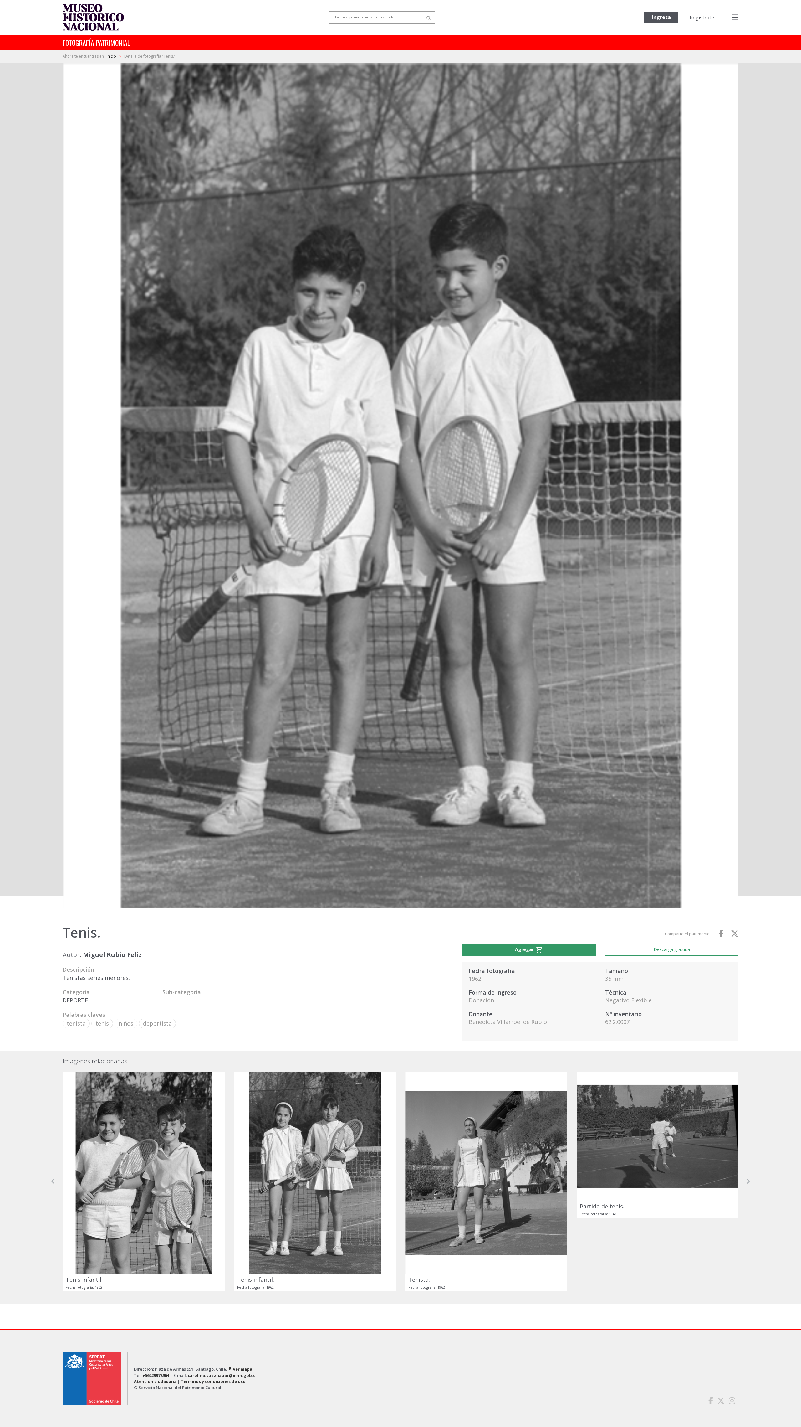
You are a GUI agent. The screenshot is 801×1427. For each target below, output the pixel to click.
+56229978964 (155, 1375)
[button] (53, 1181)
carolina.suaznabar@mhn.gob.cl (222, 1375)
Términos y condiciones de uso (213, 1381)
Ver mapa (240, 1369)
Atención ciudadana (155, 1381)
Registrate (702, 17)
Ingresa (661, 17)
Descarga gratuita (672, 949)
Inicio (112, 56)
